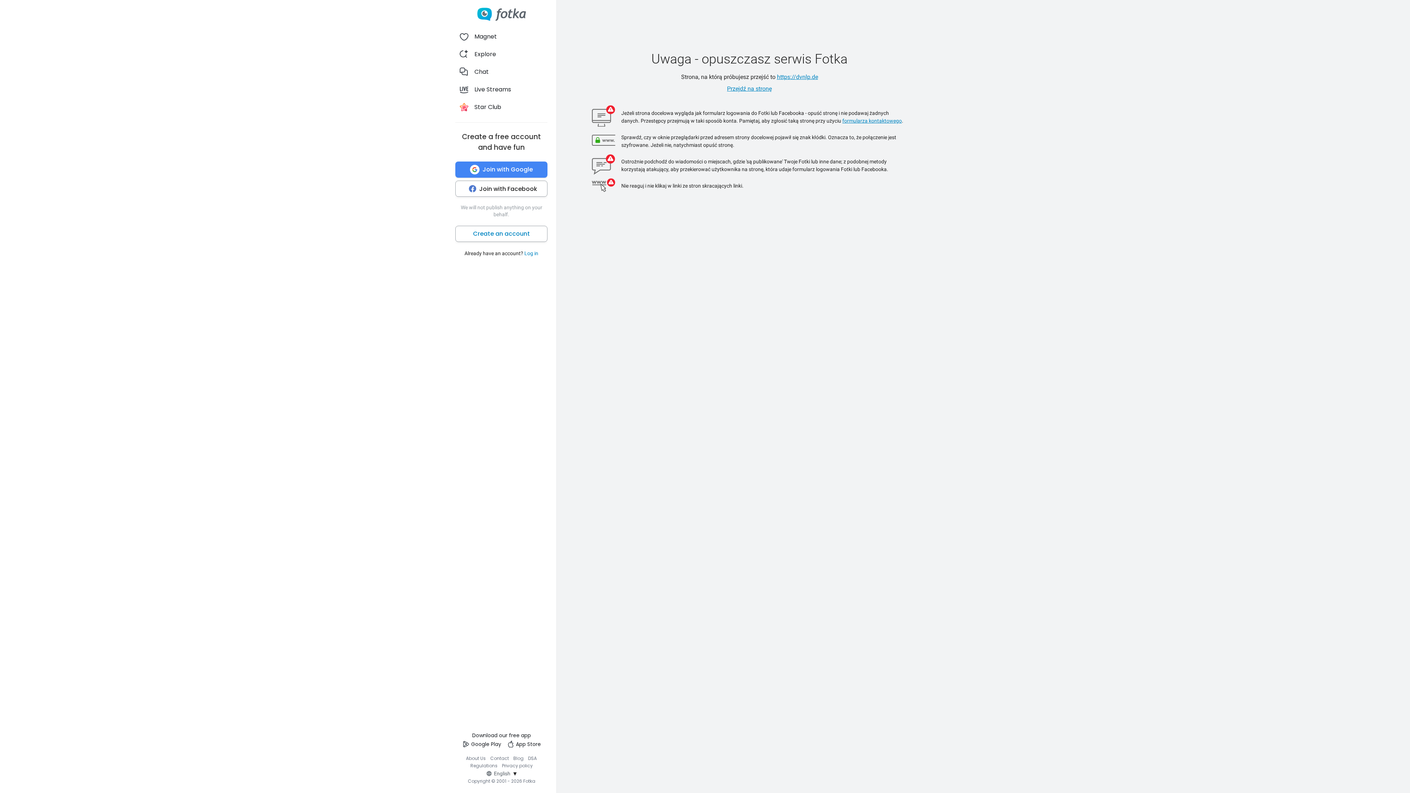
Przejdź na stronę (749, 88)
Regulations (484, 766)
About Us (476, 758)
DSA (532, 758)
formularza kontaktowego (872, 121)
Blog (518, 758)
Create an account (501, 233)
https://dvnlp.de (797, 76)
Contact (499, 758)
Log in (531, 253)
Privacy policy (517, 766)
